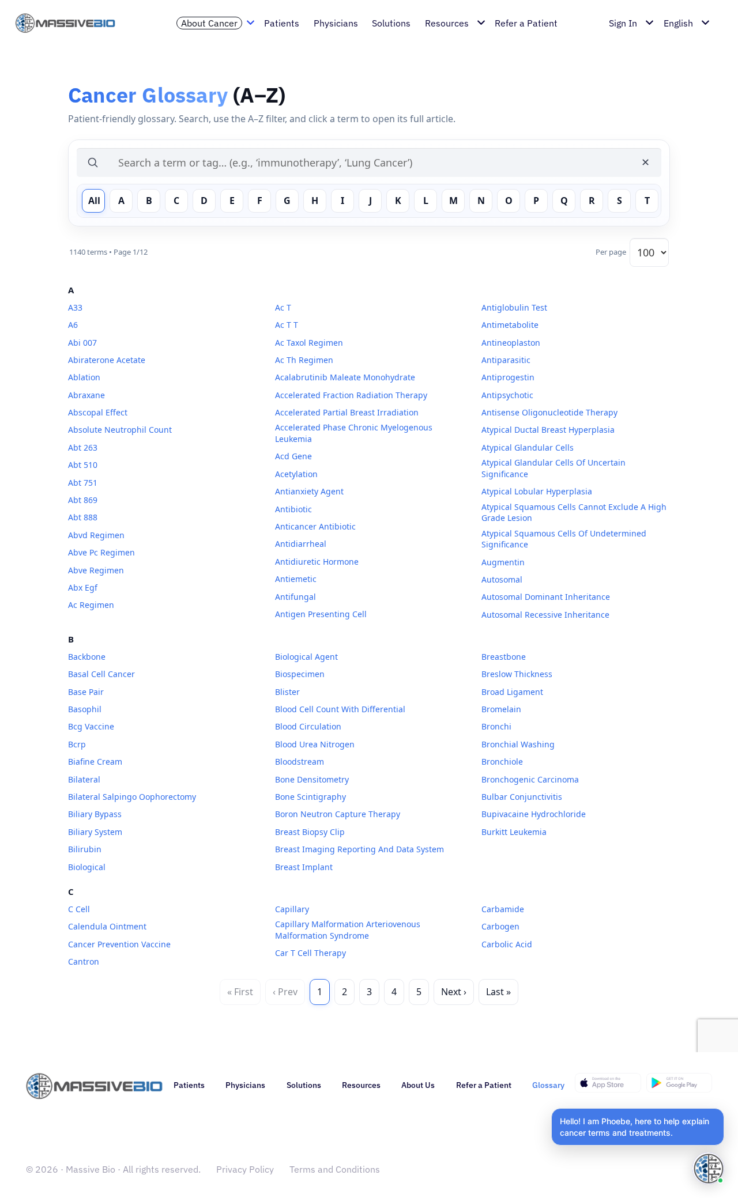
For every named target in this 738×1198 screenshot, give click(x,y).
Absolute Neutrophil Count (120, 429)
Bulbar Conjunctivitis (521, 796)
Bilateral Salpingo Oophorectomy (132, 796)
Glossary (548, 1085)
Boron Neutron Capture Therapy (337, 813)
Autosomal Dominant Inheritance (545, 596)
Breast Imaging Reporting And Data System (359, 849)
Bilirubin (84, 849)
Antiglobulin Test (514, 307)
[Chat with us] (708, 1168)
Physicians (245, 1085)
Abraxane (86, 395)
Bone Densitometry (312, 779)
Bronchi (496, 726)
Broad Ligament (512, 691)
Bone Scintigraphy (310, 796)
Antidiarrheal (300, 543)
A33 (75, 307)
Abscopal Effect (97, 412)
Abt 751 (82, 482)
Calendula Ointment (107, 926)
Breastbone (503, 656)
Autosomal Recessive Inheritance (545, 614)
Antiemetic (296, 578)
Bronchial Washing (518, 744)
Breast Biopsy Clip (310, 831)
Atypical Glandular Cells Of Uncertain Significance (553, 468)
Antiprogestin (507, 377)
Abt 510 (82, 464)
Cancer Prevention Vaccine (119, 944)
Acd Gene (293, 456)
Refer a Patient (483, 1085)
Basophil (84, 709)
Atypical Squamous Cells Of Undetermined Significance (563, 539)
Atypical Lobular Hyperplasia (536, 491)
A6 (73, 324)
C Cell (79, 909)
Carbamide (502, 909)
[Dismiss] (722, 1110)
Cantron (83, 961)
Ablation (84, 377)
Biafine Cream (95, 761)
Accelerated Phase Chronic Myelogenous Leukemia (353, 433)
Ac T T (286, 324)
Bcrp (77, 744)
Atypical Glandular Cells (527, 447)
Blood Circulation (308, 726)
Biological (87, 866)
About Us (418, 1085)
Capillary (292, 909)
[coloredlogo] (71, 23)
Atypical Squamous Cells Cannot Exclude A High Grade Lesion (574, 512)
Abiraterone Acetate (106, 359)
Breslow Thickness (516, 673)
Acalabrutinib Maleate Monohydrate (345, 377)
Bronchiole (502, 761)
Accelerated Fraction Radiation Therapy (351, 395)
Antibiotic (293, 509)
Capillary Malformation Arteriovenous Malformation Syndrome (347, 930)
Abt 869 (82, 499)
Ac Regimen (91, 604)
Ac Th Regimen (304, 359)
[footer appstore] (608, 1083)
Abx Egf (82, 587)
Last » (498, 991)
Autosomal (501, 579)
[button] (637, 1127)
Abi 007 (82, 342)
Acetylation (296, 473)
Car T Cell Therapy (310, 952)
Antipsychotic (507, 395)
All (94, 200)
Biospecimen (300, 673)
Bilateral (84, 779)
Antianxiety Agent (309, 491)
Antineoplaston (510, 342)
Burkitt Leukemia (514, 831)
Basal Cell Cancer (101, 673)
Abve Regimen (96, 570)
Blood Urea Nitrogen (315, 744)
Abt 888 (82, 517)
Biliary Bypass (95, 813)
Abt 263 (82, 447)
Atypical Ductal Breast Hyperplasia (548, 429)
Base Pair (86, 691)
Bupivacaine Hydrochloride (533, 813)
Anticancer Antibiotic (315, 526)
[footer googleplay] (679, 1083)
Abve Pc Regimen (101, 552)
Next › (453, 991)
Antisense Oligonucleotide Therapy (549, 412)
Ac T (283, 307)
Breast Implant (304, 866)
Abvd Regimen (96, 535)
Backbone (87, 656)
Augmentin (503, 562)
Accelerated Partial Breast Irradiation (347, 412)
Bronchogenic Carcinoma (530, 779)
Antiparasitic (505, 359)
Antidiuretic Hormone (317, 561)
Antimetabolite (510, 324)
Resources (361, 1085)
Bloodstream (299, 761)
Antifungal (295, 596)
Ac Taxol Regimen (309, 342)
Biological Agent (306, 656)
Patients (189, 1085)
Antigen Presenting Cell (321, 614)
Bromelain (501, 709)
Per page (611, 252)
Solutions (304, 1085)
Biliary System (95, 831)
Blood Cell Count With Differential (340, 709)
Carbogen (500, 926)
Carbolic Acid (506, 944)
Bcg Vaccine (91, 726)
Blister (287, 691)
